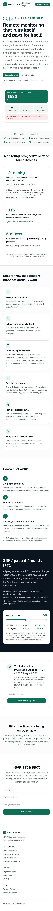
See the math (28, 75)
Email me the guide (26, 701)
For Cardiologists (10, 858)
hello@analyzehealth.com (13, 840)
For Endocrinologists (12, 854)
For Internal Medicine (11, 861)
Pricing (6, 879)
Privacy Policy (9, 889)
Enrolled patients (13, 615)
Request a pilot (42, 4)
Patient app (7, 875)
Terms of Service (10, 893)
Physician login (26, 4)
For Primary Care (10, 851)
